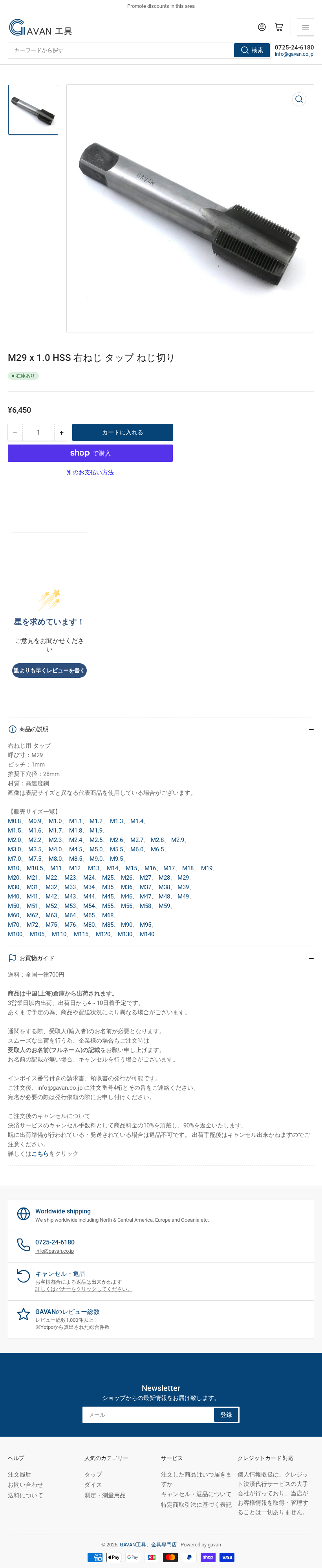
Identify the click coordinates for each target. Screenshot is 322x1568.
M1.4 (136, 821)
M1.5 (14, 830)
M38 (164, 887)
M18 (188, 868)
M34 (89, 887)
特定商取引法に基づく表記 (196, 1504)
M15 (131, 868)
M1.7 (55, 830)
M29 (183, 877)
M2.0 (14, 839)
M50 (13, 905)
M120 (103, 934)
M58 (145, 905)
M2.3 (55, 839)
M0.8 (14, 821)
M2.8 (157, 839)
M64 (70, 915)
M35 (107, 887)
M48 (164, 896)
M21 (32, 877)
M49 (183, 896)
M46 (126, 896)
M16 (150, 868)
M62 (32, 915)
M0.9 (34, 821)
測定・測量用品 (105, 1495)
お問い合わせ (25, 1484)
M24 (89, 877)
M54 (89, 905)
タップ (93, 1474)
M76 (70, 924)
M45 (107, 896)
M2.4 (75, 839)
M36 (126, 887)
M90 (126, 924)
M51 (32, 905)
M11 (56, 868)
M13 (93, 868)
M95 (145, 924)
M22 (51, 877)
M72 (32, 924)
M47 (145, 896)
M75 (51, 924)
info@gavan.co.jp (294, 54)
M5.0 (96, 849)
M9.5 (116, 858)
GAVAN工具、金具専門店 (148, 1545)
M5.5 (116, 849)
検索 (257, 50)
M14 (112, 868)
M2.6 (116, 839)
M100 (15, 934)
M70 (13, 924)
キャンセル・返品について (196, 1494)
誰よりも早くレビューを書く (49, 670)
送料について (25, 1495)
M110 (59, 934)
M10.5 (35, 868)
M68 (107, 915)
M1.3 (116, 821)
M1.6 (34, 830)
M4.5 (75, 849)
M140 (147, 934)
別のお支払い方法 (90, 472)
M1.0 (55, 821)
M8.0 (55, 858)
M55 (107, 905)
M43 (70, 896)
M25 (107, 877)
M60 (13, 915)
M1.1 (75, 821)
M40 (13, 896)
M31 (32, 887)
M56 (126, 905)
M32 (51, 887)
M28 (164, 877)
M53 (70, 905)
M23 (70, 877)
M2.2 (34, 839)
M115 (81, 934)
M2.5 (96, 839)
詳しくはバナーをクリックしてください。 (83, 1289)
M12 (74, 868)
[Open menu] (305, 27)
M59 (164, 905)
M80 (89, 924)
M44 (89, 896)
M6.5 (157, 849)
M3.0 (14, 849)
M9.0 (96, 858)
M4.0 (55, 849)
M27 (145, 877)
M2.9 (177, 839)
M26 (126, 877)
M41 (32, 896)
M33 (70, 887)
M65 (89, 915)
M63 (51, 915)
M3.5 (34, 849)
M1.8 (75, 830)
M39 (183, 887)
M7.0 (14, 858)
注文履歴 (19, 1474)
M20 (13, 877)
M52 (51, 905)
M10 (13, 868)
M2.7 (136, 839)
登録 (226, 1414)
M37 (145, 887)
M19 (206, 868)
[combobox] (139, 50)
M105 (37, 934)
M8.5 (75, 858)
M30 (13, 887)
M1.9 (96, 830)
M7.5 (34, 858)
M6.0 (136, 849)
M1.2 (96, 821)
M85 (107, 924)
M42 (51, 896)
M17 (169, 868)
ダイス (93, 1484)
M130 (125, 934)
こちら (40, 1153)
